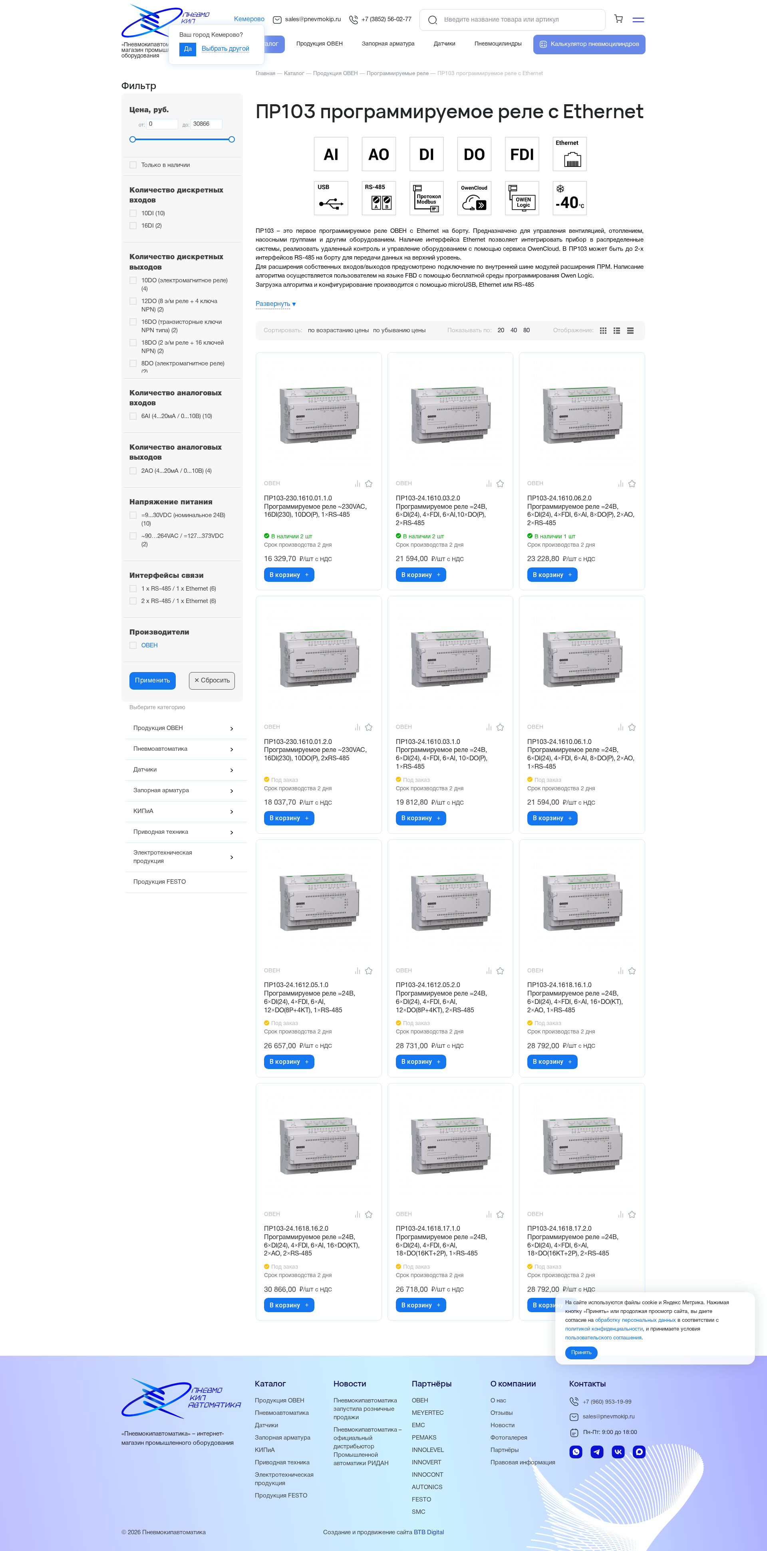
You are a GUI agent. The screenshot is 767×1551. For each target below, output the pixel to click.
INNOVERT (426, 1463)
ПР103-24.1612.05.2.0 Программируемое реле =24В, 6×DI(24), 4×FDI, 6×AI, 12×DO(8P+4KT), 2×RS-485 (441, 998)
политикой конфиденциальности (604, 1329)
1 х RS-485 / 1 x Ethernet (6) (178, 589)
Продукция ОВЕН (158, 728)
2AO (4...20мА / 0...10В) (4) (176, 471)
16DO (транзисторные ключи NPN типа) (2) (181, 326)
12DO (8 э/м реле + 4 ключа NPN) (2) (179, 306)
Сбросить (212, 681)
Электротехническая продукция (162, 857)
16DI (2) (151, 226)
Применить (152, 681)
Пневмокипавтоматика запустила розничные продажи (365, 1409)
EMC (418, 1425)
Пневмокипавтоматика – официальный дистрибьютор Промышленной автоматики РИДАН (368, 1446)
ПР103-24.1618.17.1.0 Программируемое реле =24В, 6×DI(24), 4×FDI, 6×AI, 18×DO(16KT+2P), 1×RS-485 (441, 1241)
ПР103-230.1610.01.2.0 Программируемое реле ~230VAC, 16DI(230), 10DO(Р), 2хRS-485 (315, 751)
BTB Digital (429, 1532)
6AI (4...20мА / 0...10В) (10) (176, 416)
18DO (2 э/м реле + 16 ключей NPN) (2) (182, 347)
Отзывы (502, 1413)
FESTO (421, 1500)
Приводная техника (160, 832)
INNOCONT (427, 1475)
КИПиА (143, 811)
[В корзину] (306, 574)
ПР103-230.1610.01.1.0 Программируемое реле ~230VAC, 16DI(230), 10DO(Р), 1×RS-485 (315, 507)
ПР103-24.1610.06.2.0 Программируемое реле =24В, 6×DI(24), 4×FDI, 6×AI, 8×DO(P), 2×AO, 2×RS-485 (580, 511)
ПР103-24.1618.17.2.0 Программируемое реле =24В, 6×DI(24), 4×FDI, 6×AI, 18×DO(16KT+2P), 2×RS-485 (572, 1241)
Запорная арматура (161, 790)
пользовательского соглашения (603, 1338)
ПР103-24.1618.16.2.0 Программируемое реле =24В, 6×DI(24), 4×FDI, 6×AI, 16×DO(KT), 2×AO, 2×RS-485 (312, 1241)
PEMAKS (424, 1438)
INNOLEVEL (428, 1450)
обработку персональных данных (635, 1321)
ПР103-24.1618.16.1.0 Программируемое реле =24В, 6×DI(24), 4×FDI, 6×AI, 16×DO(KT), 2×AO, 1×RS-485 (575, 998)
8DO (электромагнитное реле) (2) (183, 368)
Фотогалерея (509, 1438)
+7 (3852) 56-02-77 (386, 19)
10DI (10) (153, 213)
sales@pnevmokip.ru (313, 19)
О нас (498, 1401)
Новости (503, 1425)
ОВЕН (149, 646)
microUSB (462, 285)
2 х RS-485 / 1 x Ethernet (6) (178, 601)
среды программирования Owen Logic (539, 276)
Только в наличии (165, 165)
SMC (418, 1512)
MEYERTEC (428, 1413)
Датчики (145, 770)
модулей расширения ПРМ (572, 267)
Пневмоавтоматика (160, 749)
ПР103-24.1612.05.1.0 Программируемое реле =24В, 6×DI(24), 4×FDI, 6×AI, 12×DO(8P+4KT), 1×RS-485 (309, 998)
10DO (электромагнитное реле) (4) (184, 285)
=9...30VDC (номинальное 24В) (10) (183, 520)
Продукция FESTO (159, 882)
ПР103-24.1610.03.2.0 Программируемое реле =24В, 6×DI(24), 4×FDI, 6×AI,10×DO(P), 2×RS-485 (441, 511)
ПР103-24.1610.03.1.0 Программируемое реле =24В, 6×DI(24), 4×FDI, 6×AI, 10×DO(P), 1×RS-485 (441, 755)
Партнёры (505, 1450)
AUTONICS (427, 1487)
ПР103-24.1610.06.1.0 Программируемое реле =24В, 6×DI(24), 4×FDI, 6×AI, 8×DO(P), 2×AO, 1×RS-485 (580, 755)
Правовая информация (523, 1463)
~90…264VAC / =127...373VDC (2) (182, 540)
